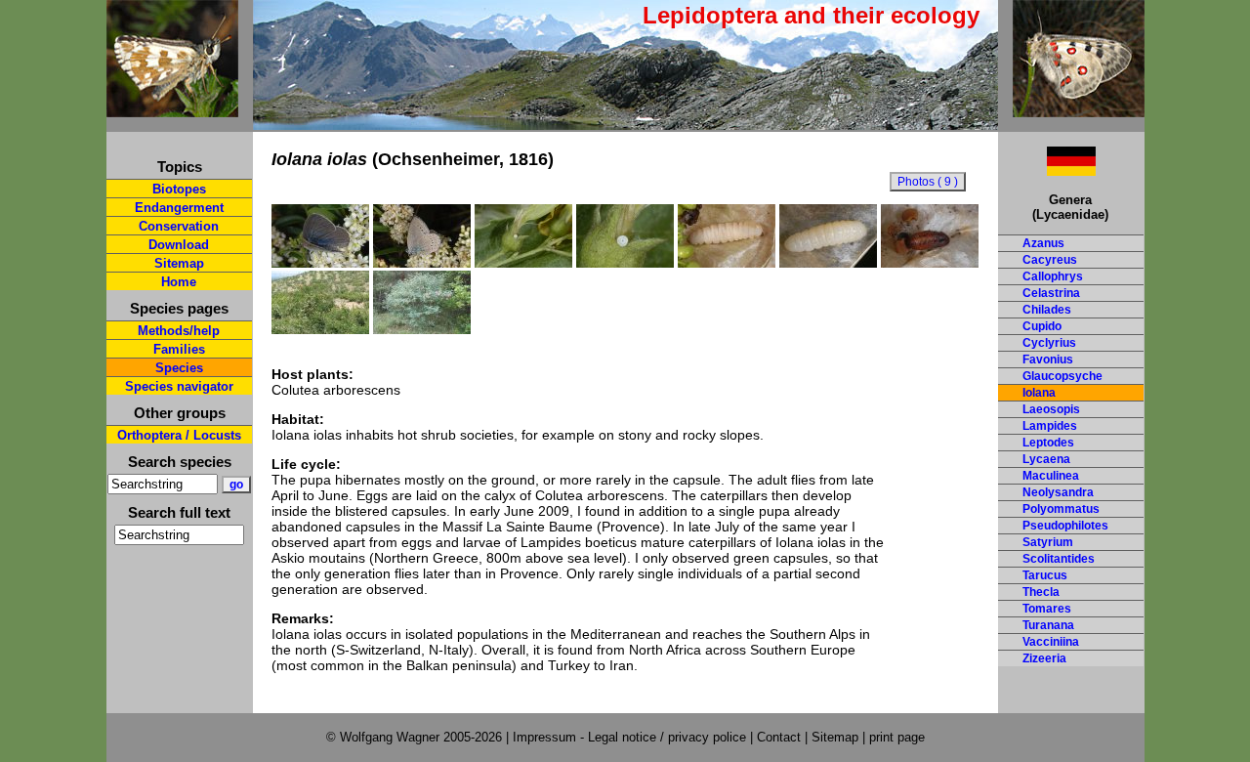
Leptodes (1048, 442)
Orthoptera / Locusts (179, 435)
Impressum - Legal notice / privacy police (631, 737)
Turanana (1048, 625)
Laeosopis (1051, 409)
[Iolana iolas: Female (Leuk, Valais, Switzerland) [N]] (320, 263)
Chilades (1046, 310)
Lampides (1049, 426)
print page (897, 737)
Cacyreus (1049, 260)
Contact (779, 737)
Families (179, 349)
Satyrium (1047, 542)
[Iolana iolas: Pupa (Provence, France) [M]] (930, 263)
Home (178, 282)
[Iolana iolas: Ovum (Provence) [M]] (523, 263)
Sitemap (179, 263)
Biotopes (179, 189)
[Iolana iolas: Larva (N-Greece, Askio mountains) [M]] (726, 263)
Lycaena (1046, 459)
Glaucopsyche (1062, 376)
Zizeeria (1044, 658)
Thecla (1041, 592)
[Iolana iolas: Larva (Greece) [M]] (828, 263)
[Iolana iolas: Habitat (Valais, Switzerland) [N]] (422, 329)
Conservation (179, 226)
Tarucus (1044, 575)
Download (178, 244)
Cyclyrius (1049, 343)
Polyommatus (1061, 509)
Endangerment (179, 207)
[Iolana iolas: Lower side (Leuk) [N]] (422, 263)
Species (179, 367)
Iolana (1039, 393)
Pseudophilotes (1065, 525)
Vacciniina (1050, 642)
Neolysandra (1058, 492)
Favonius (1047, 359)
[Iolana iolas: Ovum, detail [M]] (625, 263)
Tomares (1046, 608)
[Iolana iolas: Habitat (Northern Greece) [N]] (320, 329)
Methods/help (179, 330)
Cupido (1042, 326)
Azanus (1043, 243)
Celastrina (1051, 293)
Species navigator (179, 386)
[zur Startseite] (172, 109)
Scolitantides (1058, 559)
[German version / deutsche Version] (1047, 170)
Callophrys (1052, 276)
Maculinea (1050, 476)
